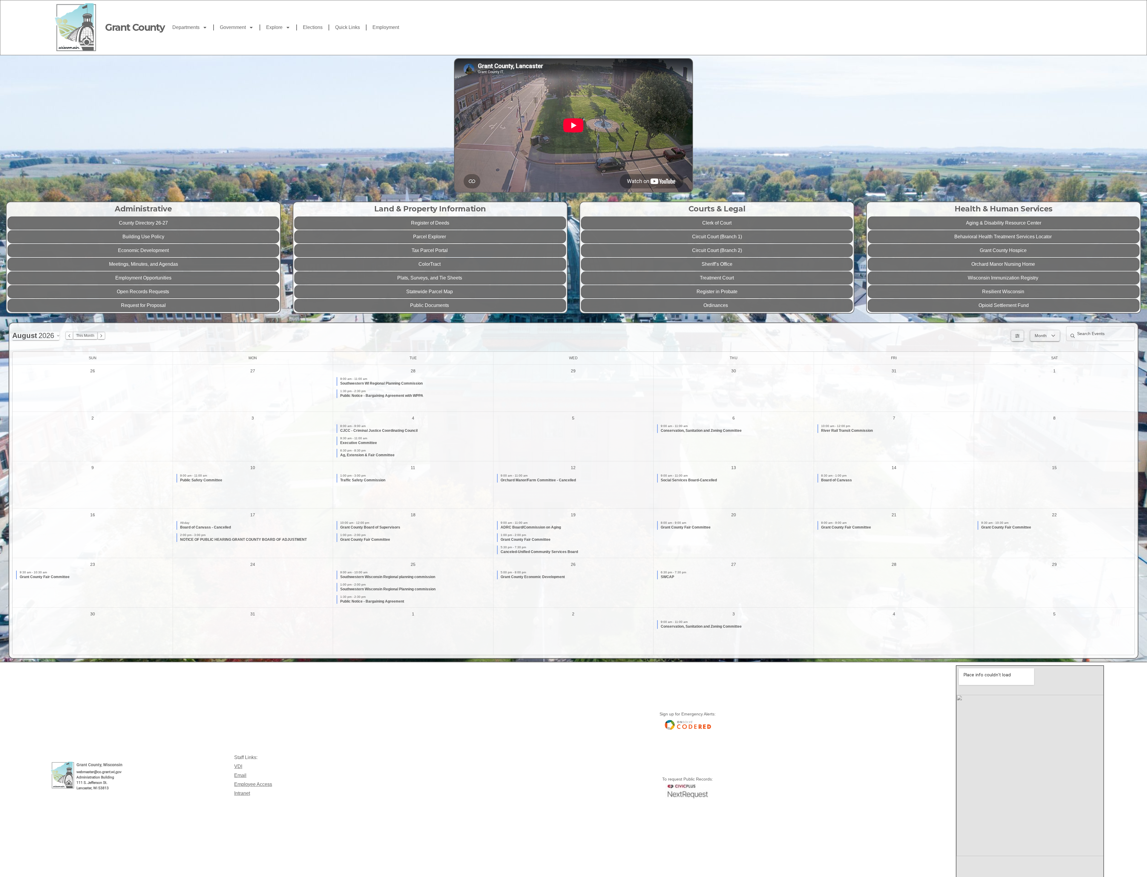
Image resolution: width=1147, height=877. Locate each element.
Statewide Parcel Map (430, 291)
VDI (238, 766)
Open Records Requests (143, 291)
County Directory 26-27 (143, 222)
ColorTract (430, 264)
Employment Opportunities (143, 277)
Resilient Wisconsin (1003, 291)
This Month (85, 336)
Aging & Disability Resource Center (1003, 222)
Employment (385, 27)
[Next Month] (101, 335)
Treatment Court (717, 277)
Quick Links (347, 27)
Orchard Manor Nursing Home (1003, 264)
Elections (313, 27)
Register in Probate (717, 291)
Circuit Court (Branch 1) (717, 236)
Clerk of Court (717, 222)
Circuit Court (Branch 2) (717, 250)
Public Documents (430, 305)
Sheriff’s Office (717, 264)
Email (240, 775)
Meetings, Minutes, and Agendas (143, 264)
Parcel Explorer (430, 236)
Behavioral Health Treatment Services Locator (1003, 236)
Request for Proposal (143, 305)
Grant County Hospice (1004, 250)
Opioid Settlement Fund (1004, 305)
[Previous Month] (69, 335)
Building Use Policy (143, 236)
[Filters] (1017, 335)
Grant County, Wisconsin (99, 764)
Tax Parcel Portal (430, 250)
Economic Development (143, 250)
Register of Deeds (430, 222)
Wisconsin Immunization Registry (1003, 277)
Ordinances (716, 305)
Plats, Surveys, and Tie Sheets (430, 277)
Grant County (135, 27)
